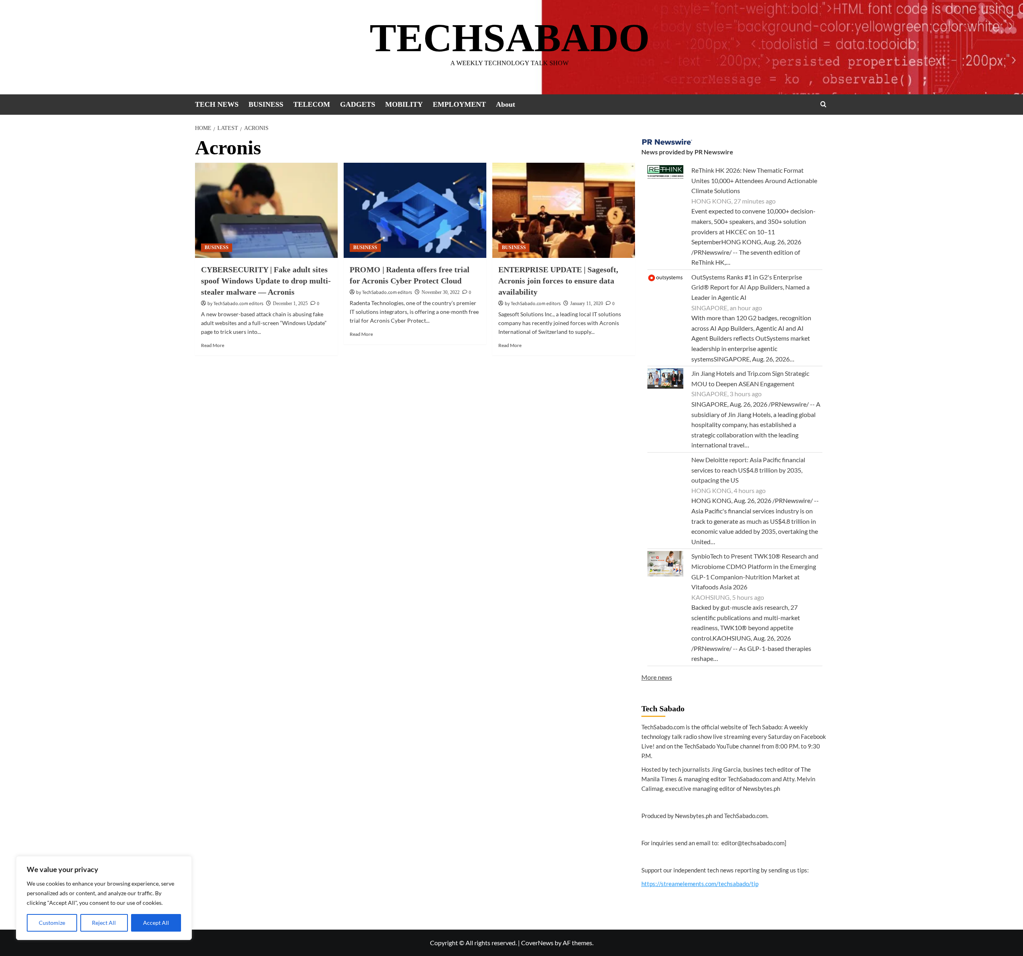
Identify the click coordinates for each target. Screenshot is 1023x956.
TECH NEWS (217, 104)
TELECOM (311, 104)
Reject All (104, 922)
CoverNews (537, 942)
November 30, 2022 (441, 292)
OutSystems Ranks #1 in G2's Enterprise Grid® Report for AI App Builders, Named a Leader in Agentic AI (750, 287)
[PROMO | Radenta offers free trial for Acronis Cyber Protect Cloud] (415, 210)
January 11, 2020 (586, 303)
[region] (104, 898)
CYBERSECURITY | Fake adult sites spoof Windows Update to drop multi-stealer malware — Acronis (266, 280)
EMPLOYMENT (459, 104)
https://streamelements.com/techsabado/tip (699, 883)
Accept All (156, 922)
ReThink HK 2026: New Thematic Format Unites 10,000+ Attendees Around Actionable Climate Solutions (754, 180)
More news (656, 677)
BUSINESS (266, 104)
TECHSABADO (510, 38)
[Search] (823, 104)
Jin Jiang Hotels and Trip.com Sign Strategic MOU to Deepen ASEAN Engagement (750, 378)
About (505, 104)
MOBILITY (404, 104)
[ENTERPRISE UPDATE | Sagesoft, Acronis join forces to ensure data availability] (563, 210)
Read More (212, 345)
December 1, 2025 (290, 303)
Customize (52, 922)
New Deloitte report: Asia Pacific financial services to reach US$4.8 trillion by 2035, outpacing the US (748, 470)
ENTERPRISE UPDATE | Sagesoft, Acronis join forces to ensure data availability (558, 280)
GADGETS (357, 104)
